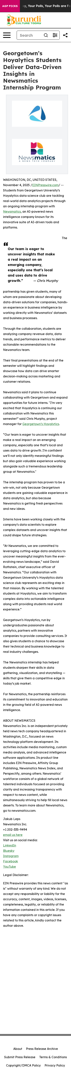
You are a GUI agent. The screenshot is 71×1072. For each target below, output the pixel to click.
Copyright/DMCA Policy (23, 1065)
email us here (13, 835)
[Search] (45, 35)
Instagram (11, 856)
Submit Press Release (19, 1057)
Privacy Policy (54, 1065)
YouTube (9, 866)
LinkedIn (9, 845)
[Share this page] (65, 35)
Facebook (10, 861)
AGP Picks (10, 6)
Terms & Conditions (53, 1057)
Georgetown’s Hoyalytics (40, 424)
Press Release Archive (42, 1049)
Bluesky (8, 851)
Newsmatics (12, 211)
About (17, 1049)
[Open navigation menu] (7, 35)
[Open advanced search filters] (54, 35)
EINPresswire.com (45, 185)
